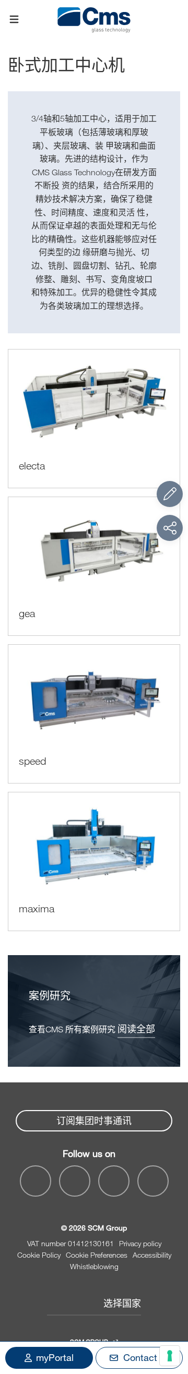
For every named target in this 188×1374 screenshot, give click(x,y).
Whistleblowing (94, 1266)
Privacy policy (140, 1243)
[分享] (170, 528)
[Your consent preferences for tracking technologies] (170, 1356)
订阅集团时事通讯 (94, 1120)
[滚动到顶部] (170, 1309)
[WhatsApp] (114, 1181)
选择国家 (122, 1303)
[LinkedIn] (74, 1181)
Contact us (146, 1357)
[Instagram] (153, 1181)
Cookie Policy (39, 1254)
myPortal (55, 1357)
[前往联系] (170, 494)
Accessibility (152, 1254)
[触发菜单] (14, 20)
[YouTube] (35, 1181)
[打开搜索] (174, 19)
